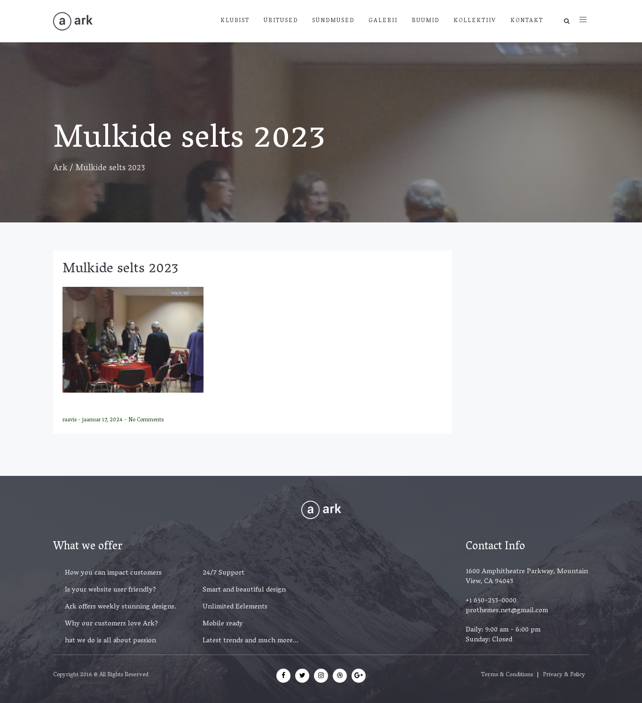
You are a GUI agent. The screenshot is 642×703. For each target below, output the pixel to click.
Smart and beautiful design (244, 590)
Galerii (383, 21)
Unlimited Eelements (235, 607)
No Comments (146, 420)
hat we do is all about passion (110, 641)
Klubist (235, 21)
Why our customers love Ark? (111, 624)
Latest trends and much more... (250, 641)
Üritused (281, 21)
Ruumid (425, 21)
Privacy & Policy (564, 675)
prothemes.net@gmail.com (507, 610)
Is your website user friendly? (110, 590)
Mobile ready (223, 624)
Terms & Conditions (507, 675)
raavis (70, 420)
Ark (60, 169)
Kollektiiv (475, 21)
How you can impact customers (113, 573)
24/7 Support (223, 573)
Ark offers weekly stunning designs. (120, 607)
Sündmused (333, 21)
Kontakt (526, 21)
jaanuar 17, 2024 (103, 420)
